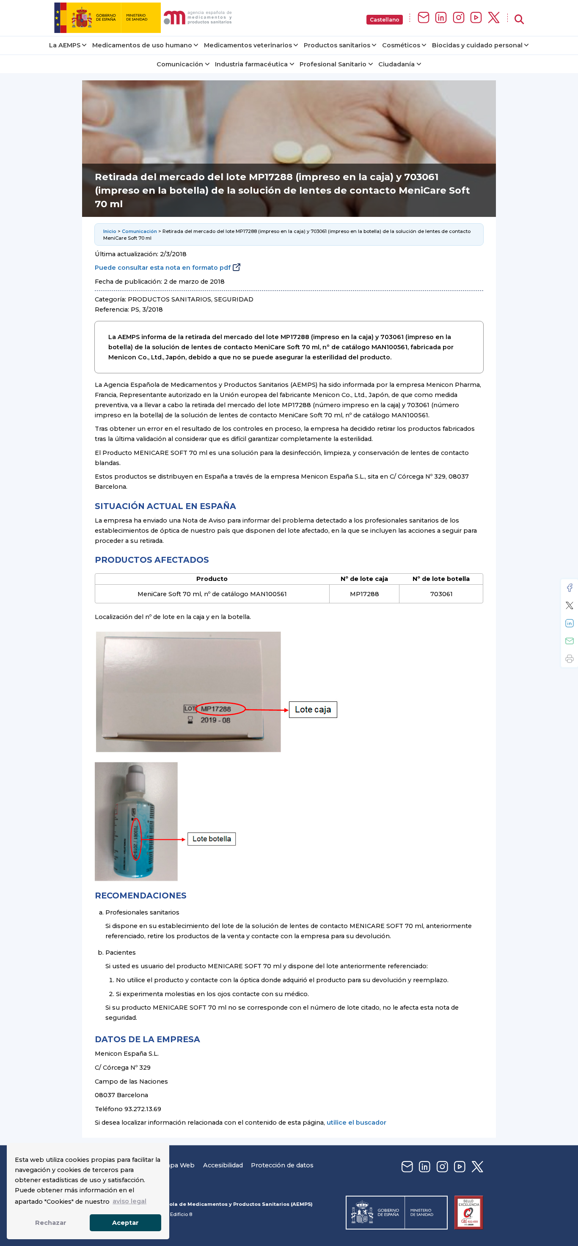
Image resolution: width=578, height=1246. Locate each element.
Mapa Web (178, 1165)
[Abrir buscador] (519, 20)
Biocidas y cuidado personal (477, 45)
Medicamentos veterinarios (248, 45)
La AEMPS (64, 45)
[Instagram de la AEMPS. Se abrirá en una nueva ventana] (458, 18)
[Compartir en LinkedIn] (569, 623)
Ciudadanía (396, 64)
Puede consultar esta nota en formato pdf (163, 267)
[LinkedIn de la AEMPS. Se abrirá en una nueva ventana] (441, 18)
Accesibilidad (223, 1165)
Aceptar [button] (125, 1223)
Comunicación (180, 64)
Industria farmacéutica (251, 64)
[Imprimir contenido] (569, 658)
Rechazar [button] (50, 1223)
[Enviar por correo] (569, 641)
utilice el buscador (356, 1122)
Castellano (384, 19)
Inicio (109, 231)
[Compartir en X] (569, 605)
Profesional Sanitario (333, 64)
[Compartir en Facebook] (569, 587)
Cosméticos (401, 45)
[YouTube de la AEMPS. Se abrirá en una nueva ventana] (476, 18)
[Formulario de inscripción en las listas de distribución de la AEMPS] (423, 18)
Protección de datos (282, 1165)
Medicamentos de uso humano (142, 45)
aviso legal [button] (129, 1201)
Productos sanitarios (337, 45)
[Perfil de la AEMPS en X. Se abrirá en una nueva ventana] (494, 18)
